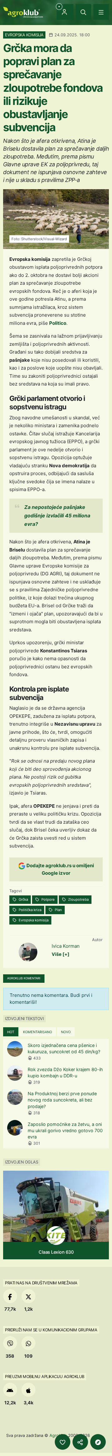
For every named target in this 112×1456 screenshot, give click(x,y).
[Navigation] (101, 12)
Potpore (47, 899)
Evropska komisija (33, 920)
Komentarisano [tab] (37, 1032)
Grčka (23, 899)
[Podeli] (80, 1442)
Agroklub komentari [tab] (23, 978)
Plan (58, 910)
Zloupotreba (78, 899)
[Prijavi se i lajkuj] (62, 1442)
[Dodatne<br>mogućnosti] (98, 1442)
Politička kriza (29, 910)
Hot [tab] (10, 1032)
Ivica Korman (66, 946)
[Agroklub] (23, 12)
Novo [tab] (66, 1032)
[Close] (83, 12)
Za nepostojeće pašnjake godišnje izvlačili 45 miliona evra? (57, 515)
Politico (57, 323)
